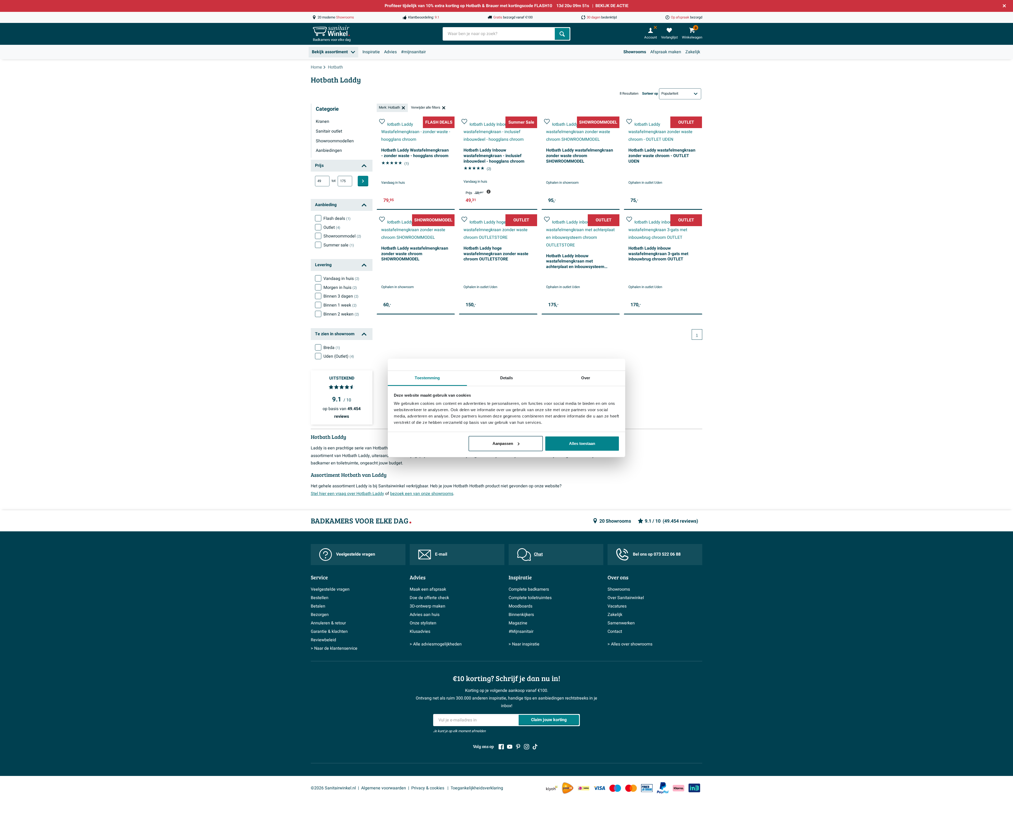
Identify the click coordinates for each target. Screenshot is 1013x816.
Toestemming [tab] (427, 378)
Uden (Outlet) (338, 356)
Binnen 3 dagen (341, 296)
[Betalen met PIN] (647, 788)
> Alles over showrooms (630, 644)
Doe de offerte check (429, 598)
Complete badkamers (529, 589)
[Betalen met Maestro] (615, 788)
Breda (331, 347)
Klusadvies (420, 631)
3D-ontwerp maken (427, 606)
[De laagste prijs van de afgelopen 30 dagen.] (489, 191)
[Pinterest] (518, 747)
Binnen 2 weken (341, 314)
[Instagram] (526, 747)
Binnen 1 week (340, 305)
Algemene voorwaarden (383, 788)
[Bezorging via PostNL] (568, 788)
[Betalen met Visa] (599, 788)
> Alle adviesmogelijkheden (436, 644)
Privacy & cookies (428, 788)
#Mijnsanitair (521, 631)
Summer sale (338, 245)
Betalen (318, 606)
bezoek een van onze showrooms (421, 493)
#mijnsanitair (413, 52)
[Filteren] (363, 181)
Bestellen (319, 598)
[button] (382, 121)
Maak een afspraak (428, 589)
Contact (615, 631)
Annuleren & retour (328, 623)
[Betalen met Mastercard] (631, 788)
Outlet (331, 227)
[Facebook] (501, 747)
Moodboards (520, 606)
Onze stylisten (423, 623)
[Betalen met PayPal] (662, 788)
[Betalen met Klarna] (678, 788)
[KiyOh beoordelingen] (552, 788)
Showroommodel (342, 236)
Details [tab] (506, 378)
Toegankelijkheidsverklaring (477, 788)
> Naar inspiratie (524, 644)
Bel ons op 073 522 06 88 (657, 554)
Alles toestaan (582, 443)
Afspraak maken (665, 52)
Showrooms (634, 52)
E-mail (441, 554)
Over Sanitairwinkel (626, 598)
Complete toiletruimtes (530, 598)
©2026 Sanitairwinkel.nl (333, 788)
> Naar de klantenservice (334, 648)
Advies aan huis (424, 614)
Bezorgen (320, 614)
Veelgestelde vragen (355, 554)
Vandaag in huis (341, 278)
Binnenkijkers (521, 614)
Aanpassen (503, 443)
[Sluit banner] (1004, 5)
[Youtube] (509, 747)
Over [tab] (585, 378)
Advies (390, 52)
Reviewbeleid (323, 640)
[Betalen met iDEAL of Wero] (583, 788)
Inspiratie (371, 52)
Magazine (518, 623)
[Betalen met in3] (694, 788)
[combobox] (499, 34)
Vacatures (617, 606)
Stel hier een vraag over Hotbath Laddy (347, 493)
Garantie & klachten (329, 631)
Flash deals (337, 218)
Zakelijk (692, 52)
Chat (538, 554)
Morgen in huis (340, 287)
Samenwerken (621, 623)
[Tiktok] (535, 747)
